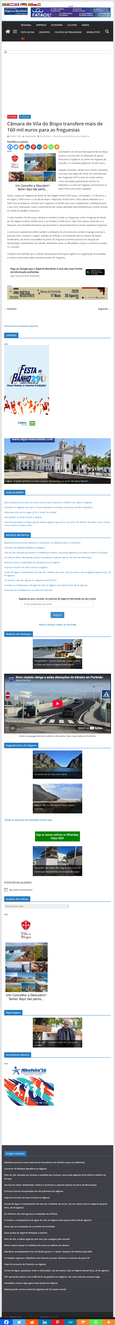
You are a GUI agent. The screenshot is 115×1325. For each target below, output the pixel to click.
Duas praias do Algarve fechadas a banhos (25, 1232)
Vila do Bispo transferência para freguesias (71, 136)
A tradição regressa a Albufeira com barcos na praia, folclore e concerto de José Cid (46, 1258)
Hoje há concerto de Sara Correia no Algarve (26, 567)
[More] (56, 147)
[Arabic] (4, 4)
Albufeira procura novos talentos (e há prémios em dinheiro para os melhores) (42, 542)
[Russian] (35, 4)
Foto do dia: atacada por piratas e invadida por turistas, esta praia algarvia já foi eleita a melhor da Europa (55, 552)
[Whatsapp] (51, 147)
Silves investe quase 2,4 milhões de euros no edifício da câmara (36, 1245)
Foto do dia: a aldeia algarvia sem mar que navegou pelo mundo (37, 1239)
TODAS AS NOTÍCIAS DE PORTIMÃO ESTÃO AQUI (28, 820)
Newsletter (93, 32)
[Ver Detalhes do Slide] (57, 461)
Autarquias (25, 117)
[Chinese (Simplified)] (8, 4)
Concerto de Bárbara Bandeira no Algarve (24, 547)
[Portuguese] (23, 38)
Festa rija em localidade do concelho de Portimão (28, 590)
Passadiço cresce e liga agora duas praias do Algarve (31, 1283)
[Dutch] (12, 4)
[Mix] (45, 147)
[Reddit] (21, 147)
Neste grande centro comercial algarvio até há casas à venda (35, 1289)
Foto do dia (27, 32)
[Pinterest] (33, 147)
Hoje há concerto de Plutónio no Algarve (25, 1264)
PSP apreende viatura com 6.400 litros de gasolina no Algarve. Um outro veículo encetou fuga (52, 1276)
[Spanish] (39, 4)
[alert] (57, 890)
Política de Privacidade (68, 32)
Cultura (72, 25)
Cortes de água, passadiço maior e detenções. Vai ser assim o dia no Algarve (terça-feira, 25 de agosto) (56, 1270)
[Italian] (27, 4)
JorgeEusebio (30, 136)
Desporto (44, 32)
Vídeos (85, 25)
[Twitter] (16, 147)
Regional (26, 25)
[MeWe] (39, 147)
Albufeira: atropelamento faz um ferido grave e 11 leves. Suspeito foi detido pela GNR (48, 1251)
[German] (24, 4)
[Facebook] (10, 147)
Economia (57, 25)
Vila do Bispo (45, 136)
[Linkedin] (27, 147)
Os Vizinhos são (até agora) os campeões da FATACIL (30, 580)
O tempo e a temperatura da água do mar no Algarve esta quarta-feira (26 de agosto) (46, 585)
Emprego (41, 25)
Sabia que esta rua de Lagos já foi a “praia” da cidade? (30, 512)
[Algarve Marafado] (7, 31)
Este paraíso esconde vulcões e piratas (23, 517)
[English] (16, 4)
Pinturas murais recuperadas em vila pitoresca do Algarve (32, 562)
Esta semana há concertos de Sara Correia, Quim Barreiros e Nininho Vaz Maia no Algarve (48, 502)
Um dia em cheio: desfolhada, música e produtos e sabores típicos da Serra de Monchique (48, 557)
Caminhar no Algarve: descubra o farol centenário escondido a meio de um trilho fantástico (48, 507)
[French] (20, 4)
